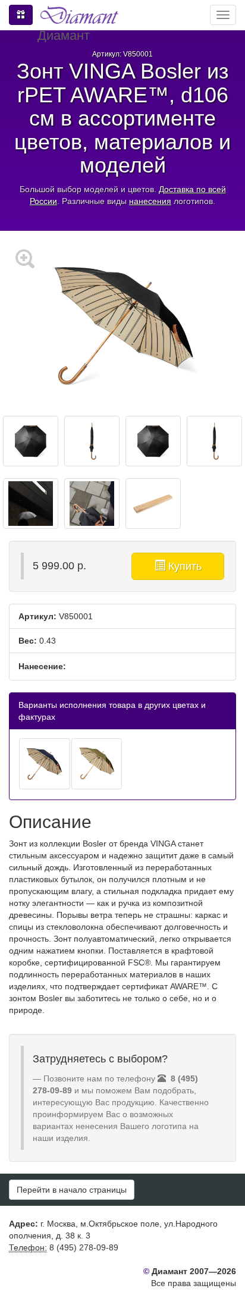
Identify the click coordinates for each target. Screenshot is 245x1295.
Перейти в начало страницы (72, 1189)
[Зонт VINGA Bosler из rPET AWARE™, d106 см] (44, 763)
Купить (183, 566)
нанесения (150, 201)
